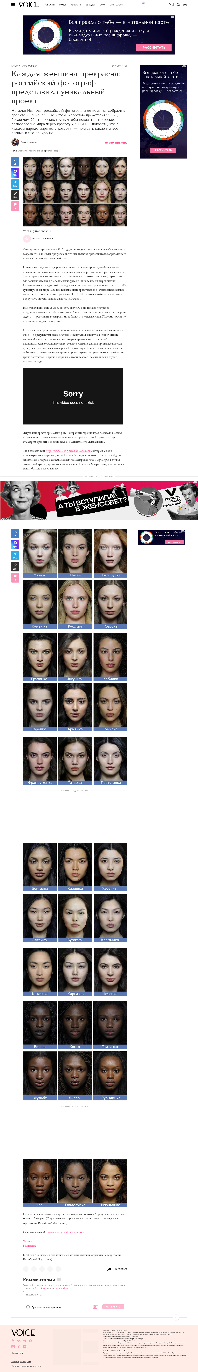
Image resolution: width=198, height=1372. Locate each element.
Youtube (28, 1241)
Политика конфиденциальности (26, 1366)
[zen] (30, 1340)
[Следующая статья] (99, 1318)
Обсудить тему (118, 142)
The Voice (28, 4)
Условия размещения (21, 1361)
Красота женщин (37, 150)
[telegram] (24, 1340)
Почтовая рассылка (171, 4)
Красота (15, 66)
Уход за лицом (30, 66)
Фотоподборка (53, 150)
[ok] (13, 1346)
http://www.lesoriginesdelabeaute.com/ (68, 451)
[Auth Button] (185, 4)
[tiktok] (19, 1346)
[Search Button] (178, 4)
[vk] (19, 1340)
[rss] (13, 1340)
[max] (24, 1346)
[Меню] (13, 4)
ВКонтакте (22, 150)
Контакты (17, 1353)
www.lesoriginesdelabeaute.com (66, 1232)
